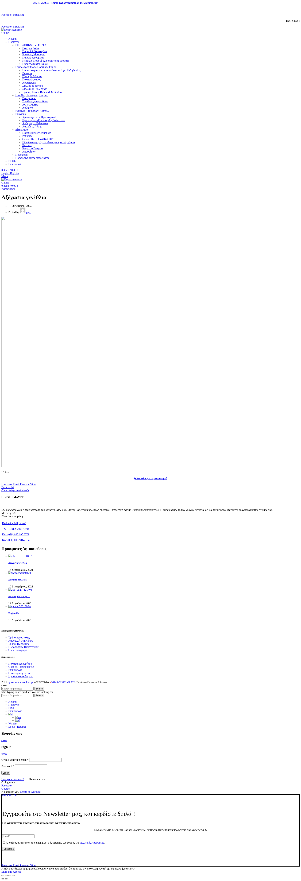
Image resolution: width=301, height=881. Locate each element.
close (4, 740)
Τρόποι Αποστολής (19, 637)
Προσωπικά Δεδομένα (20, 676)
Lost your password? (12, 779)
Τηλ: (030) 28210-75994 (15, 528)
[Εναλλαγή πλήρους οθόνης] (9, 875)
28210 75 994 (41, 2)
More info (6, 871)
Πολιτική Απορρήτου (20, 663)
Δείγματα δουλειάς (17, 579)
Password (7, 766)
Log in (6, 772)
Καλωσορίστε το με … (19, 596)
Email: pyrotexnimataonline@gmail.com (74, 2)
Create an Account (30, 791)
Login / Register (17, 726)
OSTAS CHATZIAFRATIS (62, 682)
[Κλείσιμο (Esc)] (2, 875)
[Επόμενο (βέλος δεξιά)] (6, 878)
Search (39, 688)
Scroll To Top (9, 794)
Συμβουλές (13, 613)
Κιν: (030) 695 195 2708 (15, 534)
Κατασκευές (8, 188)
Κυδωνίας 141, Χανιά (14, 523)
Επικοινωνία (15, 669)
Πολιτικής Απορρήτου (92, 842)
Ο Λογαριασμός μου (19, 673)
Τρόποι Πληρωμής (18, 643)
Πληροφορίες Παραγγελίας (23, 646)
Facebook (6, 785)
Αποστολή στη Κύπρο (20, 640)
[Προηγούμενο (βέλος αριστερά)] (2, 878)
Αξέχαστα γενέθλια (17, 563)
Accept (17, 871)
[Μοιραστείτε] (6, 875)
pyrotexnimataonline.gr (20, 682)
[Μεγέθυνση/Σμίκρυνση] (13, 875)
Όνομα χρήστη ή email (15, 759)
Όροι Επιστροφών (18, 650)
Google (5, 788)
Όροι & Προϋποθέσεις (21, 666)
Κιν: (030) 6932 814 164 (15, 540)
